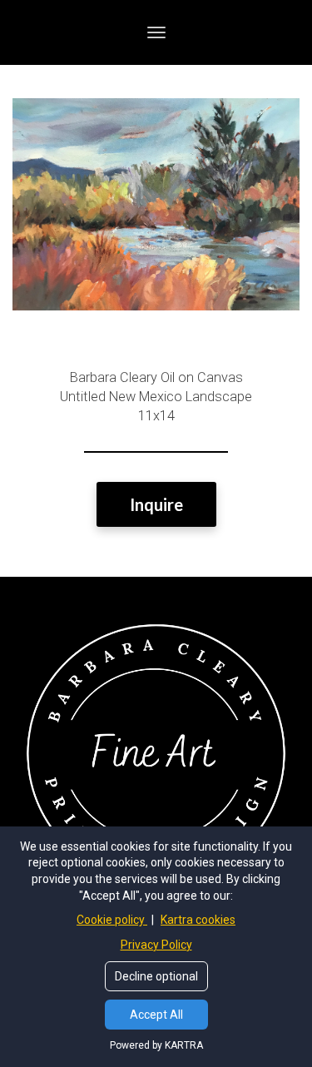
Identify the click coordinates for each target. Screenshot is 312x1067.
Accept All (156, 1014)
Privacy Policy (156, 944)
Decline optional (156, 976)
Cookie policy (112, 919)
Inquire (156, 504)
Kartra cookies (198, 919)
